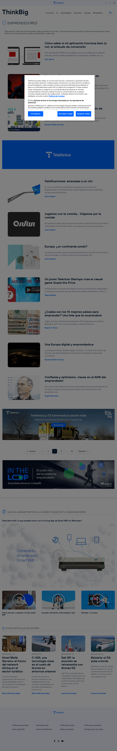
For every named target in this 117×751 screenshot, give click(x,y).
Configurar (35, 114)
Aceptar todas (83, 114)
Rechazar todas (65, 114)
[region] (59, 97)
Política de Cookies (57, 96)
